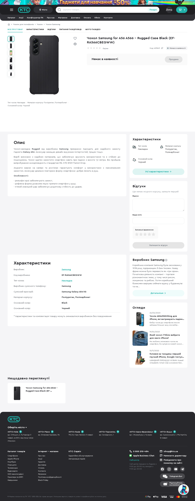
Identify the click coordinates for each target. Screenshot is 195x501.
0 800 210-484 (141, 451)
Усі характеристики (157, 172)
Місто (44, 10)
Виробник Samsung (148, 259)
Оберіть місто (16, 427)
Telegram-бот (175, 476)
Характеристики (35, 29)
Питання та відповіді (70, 29)
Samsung (66, 269)
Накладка (67, 281)
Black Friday (43, 480)
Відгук (136, 196)
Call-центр (134, 460)
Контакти (108, 18)
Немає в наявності (178, 48)
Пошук (153, 10)
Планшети (12, 465)
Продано (174, 59)
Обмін (97, 18)
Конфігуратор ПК (35, 18)
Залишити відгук (158, 245)
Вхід (170, 10)
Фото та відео (92, 29)
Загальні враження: (144, 230)
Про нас (51, 18)
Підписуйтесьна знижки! (176, 484)
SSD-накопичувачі (15, 474)
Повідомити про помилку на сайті (173, 461)
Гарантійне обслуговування (81, 456)
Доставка (75, 18)
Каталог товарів (16, 451)
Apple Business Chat (143, 456)
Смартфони (13, 456)
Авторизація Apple (77, 459)
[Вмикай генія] (97, 2)
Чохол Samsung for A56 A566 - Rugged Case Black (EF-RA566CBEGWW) (95, 24)
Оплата (87, 18)
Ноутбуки (12, 462)
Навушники (13, 480)
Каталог (11, 18)
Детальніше (157, 293)
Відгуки (52, 29)
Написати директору (175, 456)
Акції (21, 18)
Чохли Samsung (53, 24)
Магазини (62, 18)
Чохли (40, 24)
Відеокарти (13, 471)
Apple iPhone (13, 459)
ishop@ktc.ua (171, 451)
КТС (9, 24)
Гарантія (41, 462)
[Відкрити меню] (12, 10)
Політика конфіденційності (50, 477)
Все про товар (15, 29)
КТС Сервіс (75, 451)
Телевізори (13, 468)
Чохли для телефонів (23, 24)
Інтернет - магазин (48, 451)
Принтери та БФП (15, 477)
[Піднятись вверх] (172, 490)
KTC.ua (24, 10)
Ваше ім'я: (137, 215)
